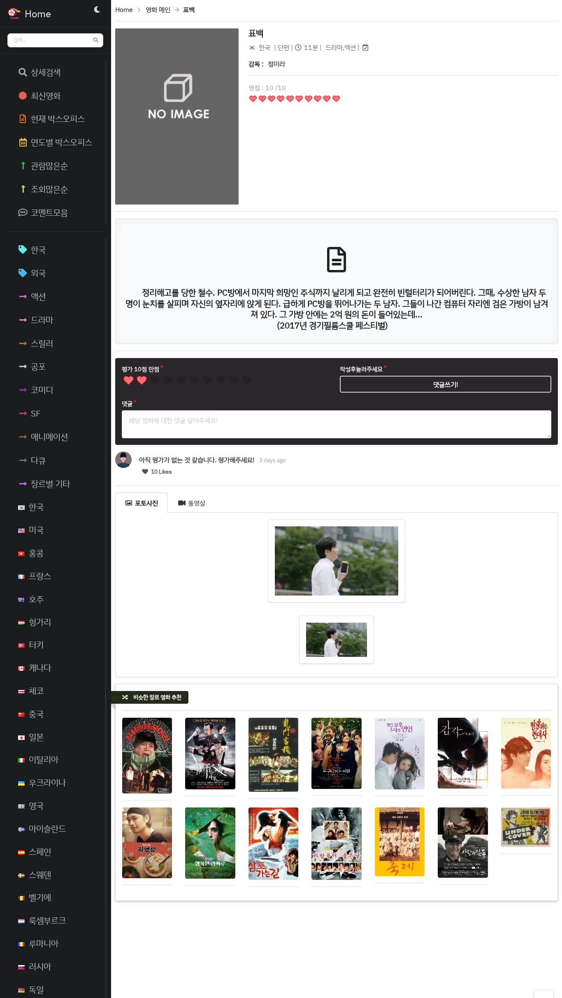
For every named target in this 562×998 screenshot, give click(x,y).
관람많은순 (49, 165)
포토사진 (146, 502)
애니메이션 (49, 436)
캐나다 (40, 667)
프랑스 (40, 576)
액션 (38, 296)
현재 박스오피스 (58, 118)
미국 (36, 529)
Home (124, 9)
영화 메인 (158, 9)
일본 (36, 736)
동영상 (196, 502)
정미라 (276, 64)
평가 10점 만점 (140, 369)
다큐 (38, 460)
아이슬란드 (47, 828)
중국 (36, 713)
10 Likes (161, 471)
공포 (38, 366)
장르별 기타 (50, 483)
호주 (36, 599)
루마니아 (43, 943)
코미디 (42, 389)
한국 (38, 249)
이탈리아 (43, 759)
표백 (255, 33)
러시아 (40, 966)
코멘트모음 (49, 212)
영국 (36, 805)
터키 (36, 644)
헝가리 (40, 622)
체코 (36, 690)
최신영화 (45, 95)
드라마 (42, 320)
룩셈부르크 (47, 920)
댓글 (127, 403)
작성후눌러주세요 (361, 369)
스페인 (40, 851)
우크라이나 (47, 782)
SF (36, 413)
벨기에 (40, 897)
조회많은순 (49, 189)
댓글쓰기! (445, 384)
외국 (38, 273)
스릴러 (42, 343)
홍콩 (36, 552)
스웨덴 (40, 874)
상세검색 (45, 72)
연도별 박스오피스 (61, 142)
